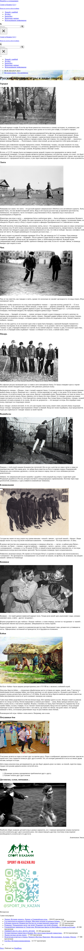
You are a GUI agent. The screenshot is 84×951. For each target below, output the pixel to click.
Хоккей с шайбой (11, 12)
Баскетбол (8, 16)
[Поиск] (1, 24)
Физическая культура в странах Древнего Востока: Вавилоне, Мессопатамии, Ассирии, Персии (40, 937)
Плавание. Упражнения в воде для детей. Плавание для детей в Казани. (31, 925)
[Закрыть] (3, 31)
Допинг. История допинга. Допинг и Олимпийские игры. (26, 919)
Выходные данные (12, 18)
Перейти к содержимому (9, 1)
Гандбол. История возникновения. (17, 941)
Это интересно (22, 73)
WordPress (18, 948)
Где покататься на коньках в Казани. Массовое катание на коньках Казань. (32, 921)
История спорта (10, 73)
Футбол (7, 14)
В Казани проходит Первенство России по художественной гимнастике (31, 923)
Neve (2, 948)
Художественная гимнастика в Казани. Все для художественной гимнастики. (33, 933)
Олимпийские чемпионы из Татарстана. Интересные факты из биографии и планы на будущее (39, 927)
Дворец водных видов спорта (15, 935)
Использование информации (15, 20)
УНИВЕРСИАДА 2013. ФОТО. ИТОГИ (19, 931)
